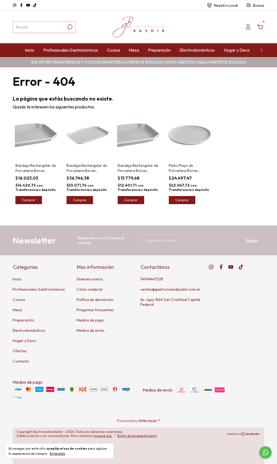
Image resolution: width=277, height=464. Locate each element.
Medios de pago (90, 320)
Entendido (57, 454)
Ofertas (20, 351)
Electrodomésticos (197, 50)
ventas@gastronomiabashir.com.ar (170, 289)
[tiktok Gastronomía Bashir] (35, 5)
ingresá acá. (103, 436)
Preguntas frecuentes (95, 309)
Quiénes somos (90, 279)
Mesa (134, 50)
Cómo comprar (90, 289)
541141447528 (151, 279)
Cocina (113, 50)
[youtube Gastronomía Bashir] (28, 5)
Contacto (21, 361)
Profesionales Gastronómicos (70, 50)
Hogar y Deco (237, 50)
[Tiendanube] (243, 434)
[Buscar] (69, 27)
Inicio (29, 50)
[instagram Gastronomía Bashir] (15, 5)
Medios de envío (90, 330)
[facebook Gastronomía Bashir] (21, 5)
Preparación (159, 50)
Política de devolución (95, 299)
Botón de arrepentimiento (137, 436)
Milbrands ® (149, 420)
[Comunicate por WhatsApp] (265, 452)
